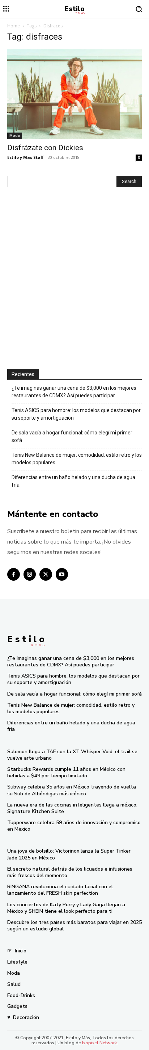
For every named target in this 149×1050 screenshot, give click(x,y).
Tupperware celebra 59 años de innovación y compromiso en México (74, 825)
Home (13, 26)
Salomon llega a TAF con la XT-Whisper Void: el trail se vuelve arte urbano (72, 754)
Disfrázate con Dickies (45, 147)
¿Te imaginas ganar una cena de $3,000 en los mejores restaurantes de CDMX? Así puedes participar (74, 391)
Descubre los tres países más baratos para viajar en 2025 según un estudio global (74, 925)
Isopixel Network (99, 1043)
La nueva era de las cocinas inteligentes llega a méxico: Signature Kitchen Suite (72, 808)
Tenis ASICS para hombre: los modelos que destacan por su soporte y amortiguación (76, 414)
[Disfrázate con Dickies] (74, 94)
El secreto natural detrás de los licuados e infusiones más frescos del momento (69, 872)
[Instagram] (30, 574)
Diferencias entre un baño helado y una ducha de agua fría (73, 481)
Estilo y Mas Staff (25, 157)
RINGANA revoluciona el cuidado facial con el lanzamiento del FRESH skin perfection (60, 890)
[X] (45, 574)
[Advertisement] (74, 279)
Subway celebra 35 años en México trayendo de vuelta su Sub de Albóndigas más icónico (71, 790)
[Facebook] (13, 574)
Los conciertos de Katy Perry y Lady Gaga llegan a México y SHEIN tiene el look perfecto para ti (66, 908)
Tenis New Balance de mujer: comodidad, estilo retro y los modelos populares (77, 458)
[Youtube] (62, 574)
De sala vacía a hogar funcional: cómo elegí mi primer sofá (72, 436)
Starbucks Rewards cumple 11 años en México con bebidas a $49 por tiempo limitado (66, 772)
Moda (14, 135)
